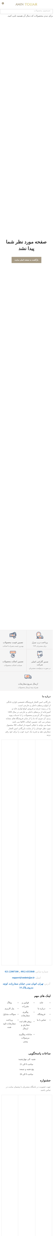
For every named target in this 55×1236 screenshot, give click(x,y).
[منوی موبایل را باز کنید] (49, 4)
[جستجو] (9, 4)
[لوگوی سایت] (26, 4)
